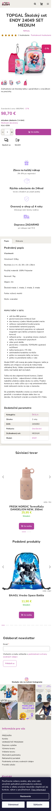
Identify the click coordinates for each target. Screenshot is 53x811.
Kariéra (5, 739)
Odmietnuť (13, 804)
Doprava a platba (9, 745)
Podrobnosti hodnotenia (41, 35)
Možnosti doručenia (9, 123)
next (50, 477)
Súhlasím (37, 804)
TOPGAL (26, 31)
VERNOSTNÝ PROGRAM (12, 742)
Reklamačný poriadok (11, 758)
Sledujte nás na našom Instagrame (27, 682)
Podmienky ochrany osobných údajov (18, 761)
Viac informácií (38, 789)
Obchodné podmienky (11, 755)
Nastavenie (25, 796)
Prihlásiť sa (9, 663)
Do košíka (35, 132)
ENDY (34, 438)
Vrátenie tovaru (8, 751)
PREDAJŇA (7, 735)
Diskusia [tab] (19, 241)
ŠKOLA (35, 414)
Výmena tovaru (8, 748)
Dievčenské (36, 428)
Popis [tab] (6, 241)
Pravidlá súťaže (8, 764)
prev (3, 477)
